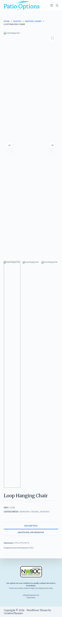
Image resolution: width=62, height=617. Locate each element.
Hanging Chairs (29, 511)
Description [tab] (30, 526)
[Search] (57, 5)
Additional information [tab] (31, 532)
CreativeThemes (13, 613)
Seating (45, 511)
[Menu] (51, 5)
